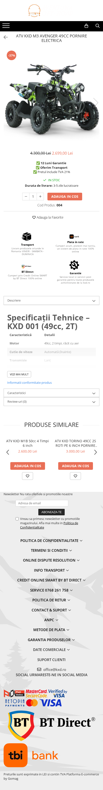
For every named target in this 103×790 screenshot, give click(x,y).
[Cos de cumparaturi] (86, 26)
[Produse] (6, 27)
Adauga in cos (64, 196)
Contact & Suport (50, 610)
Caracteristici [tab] (16, 393)
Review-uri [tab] (17, 401)
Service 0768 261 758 (49, 590)
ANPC (49, 619)
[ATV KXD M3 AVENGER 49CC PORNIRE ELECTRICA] (51, 97)
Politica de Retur (49, 600)
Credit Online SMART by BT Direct (49, 580)
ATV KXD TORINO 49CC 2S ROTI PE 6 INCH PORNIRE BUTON (75, 443)
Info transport (50, 570)
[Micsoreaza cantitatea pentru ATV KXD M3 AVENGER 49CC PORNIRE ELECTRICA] (25, 196)
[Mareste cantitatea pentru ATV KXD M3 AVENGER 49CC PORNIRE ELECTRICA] (40, 196)
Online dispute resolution (49, 560)
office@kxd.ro (54, 669)
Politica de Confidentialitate (49, 540)
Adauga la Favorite (49, 217)
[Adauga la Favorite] (27, 476)
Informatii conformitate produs (29, 382)
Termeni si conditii (50, 550)
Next (95, 103)
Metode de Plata (49, 629)
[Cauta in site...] (97, 26)
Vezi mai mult (19, 374)
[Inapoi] (3, 37)
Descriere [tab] (14, 300)
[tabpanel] (51, 97)
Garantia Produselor (50, 639)
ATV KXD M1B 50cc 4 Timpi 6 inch (27, 443)
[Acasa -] (51, 10)
